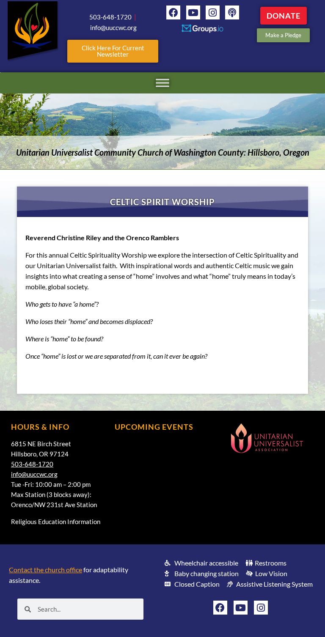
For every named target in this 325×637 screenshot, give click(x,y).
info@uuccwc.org (34, 474)
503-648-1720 (32, 464)
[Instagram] (213, 12)
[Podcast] (232, 12)
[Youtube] (193, 12)
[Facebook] (173, 12)
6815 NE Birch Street (41, 444)
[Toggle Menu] (162, 83)
